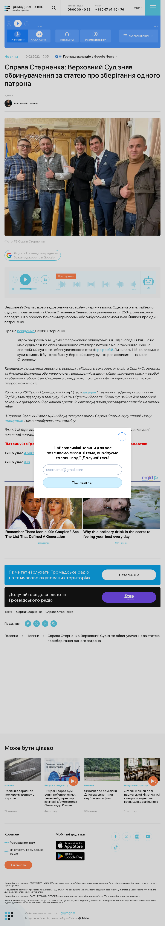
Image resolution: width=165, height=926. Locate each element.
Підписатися (82, 482)
